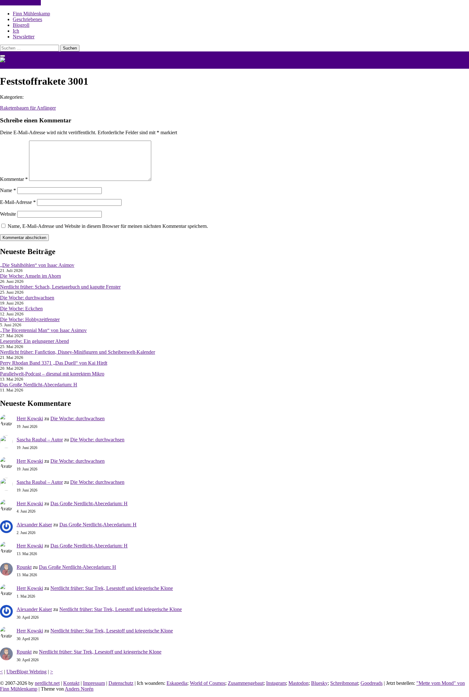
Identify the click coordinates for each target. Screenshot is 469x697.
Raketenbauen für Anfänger (28, 108)
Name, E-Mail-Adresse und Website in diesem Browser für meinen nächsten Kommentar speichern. (108, 226)
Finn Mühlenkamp (31, 13)
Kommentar (14, 179)
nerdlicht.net (12, 65)
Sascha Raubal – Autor (40, 439)
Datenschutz (120, 683)
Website (8, 214)
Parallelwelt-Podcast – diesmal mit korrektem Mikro (52, 373)
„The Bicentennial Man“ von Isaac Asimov (43, 330)
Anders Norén (79, 689)
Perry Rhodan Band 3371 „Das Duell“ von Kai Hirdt (53, 363)
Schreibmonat (344, 683)
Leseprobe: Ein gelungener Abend (34, 341)
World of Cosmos (207, 683)
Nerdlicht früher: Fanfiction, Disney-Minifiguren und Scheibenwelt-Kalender (77, 352)
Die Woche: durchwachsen (27, 297)
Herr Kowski (30, 418)
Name (8, 190)
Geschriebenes (27, 19)
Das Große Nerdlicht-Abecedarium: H (38, 384)
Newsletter (23, 36)
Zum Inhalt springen (20, 2)
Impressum (94, 683)
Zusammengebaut (246, 683)
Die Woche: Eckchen (21, 308)
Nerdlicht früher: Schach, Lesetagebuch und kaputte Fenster (60, 287)
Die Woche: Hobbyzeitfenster (30, 319)
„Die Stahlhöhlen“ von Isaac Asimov (37, 265)
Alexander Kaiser (34, 524)
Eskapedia (177, 683)
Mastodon (298, 683)
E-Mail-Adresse (18, 202)
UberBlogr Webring (26, 671)
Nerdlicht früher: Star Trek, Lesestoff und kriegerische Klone (111, 588)
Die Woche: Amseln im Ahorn (30, 276)
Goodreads (372, 683)
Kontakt (71, 683)
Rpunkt (24, 567)
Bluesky (319, 683)
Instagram (276, 683)
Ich (16, 31)
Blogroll (21, 25)
